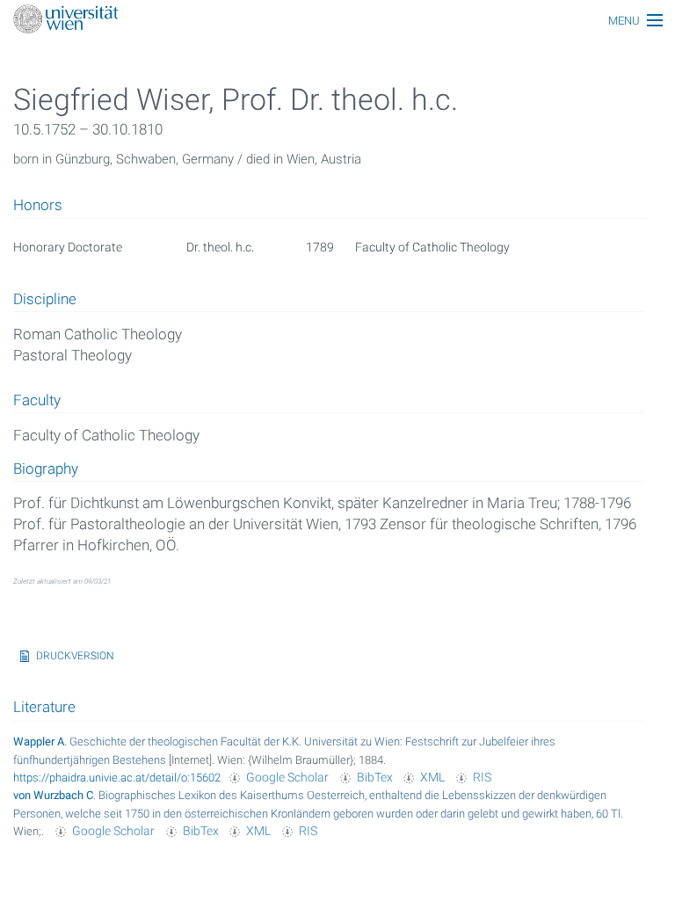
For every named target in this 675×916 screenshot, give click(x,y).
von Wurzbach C (53, 795)
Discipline (44, 300)
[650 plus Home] (337, 20)
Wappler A (38, 741)
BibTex (375, 777)
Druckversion (75, 656)
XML (432, 777)
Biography (45, 469)
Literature (44, 707)
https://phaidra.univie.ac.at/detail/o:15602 (117, 777)
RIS (482, 777)
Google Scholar (287, 777)
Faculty (37, 401)
